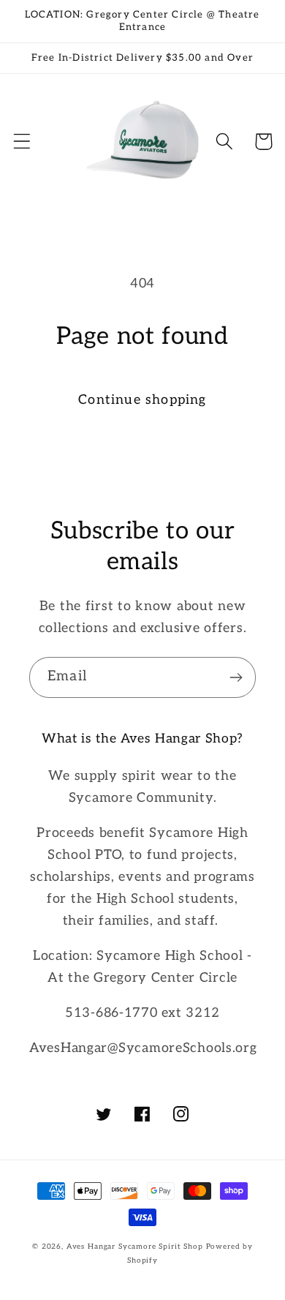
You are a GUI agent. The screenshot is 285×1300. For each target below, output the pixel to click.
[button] (22, 141)
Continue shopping (142, 399)
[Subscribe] (235, 677)
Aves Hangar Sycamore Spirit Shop (134, 1246)
